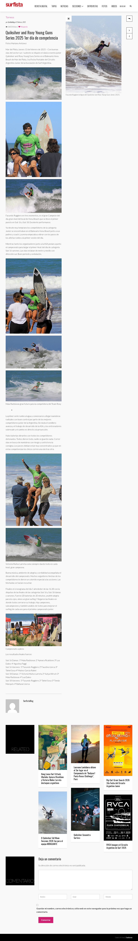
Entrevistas (92, 6)
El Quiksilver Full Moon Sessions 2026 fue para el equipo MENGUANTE (52, 841)
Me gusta (23, 27)
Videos (114, 6)
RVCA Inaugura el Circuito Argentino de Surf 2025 (117, 846)
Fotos (104, 6)
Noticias (64, 6)
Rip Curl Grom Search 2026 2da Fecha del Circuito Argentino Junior (118, 783)
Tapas (54, 6)
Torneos (10, 17)
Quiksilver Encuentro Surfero (82, 836)
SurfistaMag (11, 22)
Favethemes (129, 937)
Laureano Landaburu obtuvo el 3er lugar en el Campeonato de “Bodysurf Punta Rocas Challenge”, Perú (85, 773)
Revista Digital (41, 6)
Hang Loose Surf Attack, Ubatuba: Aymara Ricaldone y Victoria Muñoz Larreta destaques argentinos (52, 778)
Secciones (76, 6)
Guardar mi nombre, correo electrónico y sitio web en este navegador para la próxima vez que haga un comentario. (84, 910)
